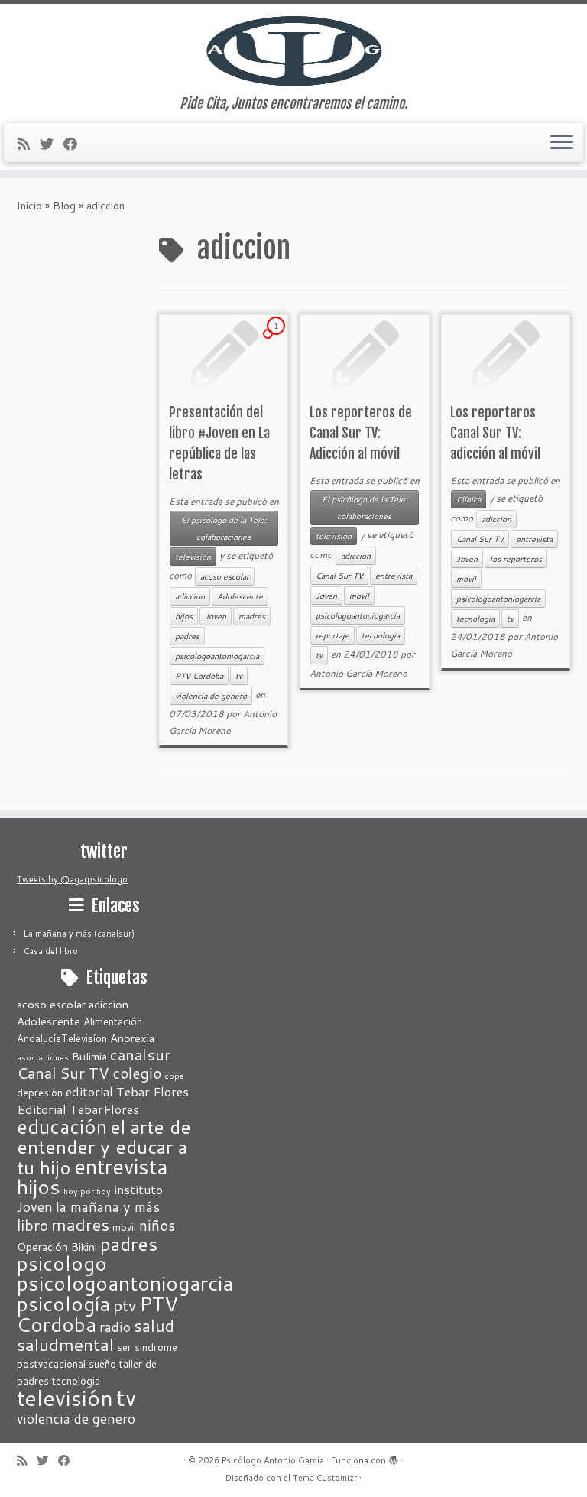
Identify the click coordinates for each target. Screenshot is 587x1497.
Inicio (29, 205)
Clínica (468, 499)
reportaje (332, 635)
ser (124, 1347)
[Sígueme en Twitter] (51, 144)
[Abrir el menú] (561, 143)
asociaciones (43, 1057)
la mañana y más (108, 1206)
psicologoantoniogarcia (217, 656)
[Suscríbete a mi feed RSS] (29, 144)
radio (115, 1326)
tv (238, 676)
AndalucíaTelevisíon (62, 1038)
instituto (138, 1189)
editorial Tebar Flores (127, 1091)
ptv (124, 1305)
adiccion (190, 596)
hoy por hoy (87, 1191)
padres (187, 636)
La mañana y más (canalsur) (79, 933)
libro (32, 1225)
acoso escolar (224, 576)
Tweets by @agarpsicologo (72, 879)
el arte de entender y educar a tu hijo (104, 1146)
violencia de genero (211, 695)
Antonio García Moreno (358, 673)
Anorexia (132, 1038)
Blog (64, 205)
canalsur (140, 1055)
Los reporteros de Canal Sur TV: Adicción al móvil (361, 433)
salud (154, 1325)
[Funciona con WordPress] (393, 1457)
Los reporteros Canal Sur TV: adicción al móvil (495, 433)
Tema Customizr (325, 1478)
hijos (184, 616)
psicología (63, 1303)
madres (251, 616)
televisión (193, 556)
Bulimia (89, 1056)
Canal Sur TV (339, 575)
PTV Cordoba (199, 676)
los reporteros (516, 559)
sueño (102, 1364)
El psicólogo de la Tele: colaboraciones (224, 528)
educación (62, 1126)
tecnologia (381, 635)
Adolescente (240, 596)
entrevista (393, 575)
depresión (40, 1092)
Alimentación (112, 1021)
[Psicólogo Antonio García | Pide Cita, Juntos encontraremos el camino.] (293, 49)
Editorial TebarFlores (78, 1109)
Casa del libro (51, 951)
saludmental (65, 1344)
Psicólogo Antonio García (273, 1460)
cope (174, 1075)
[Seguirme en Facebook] (75, 144)
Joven (215, 616)
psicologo (62, 1263)
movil (359, 595)
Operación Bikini (57, 1247)
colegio (136, 1073)
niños (157, 1225)
